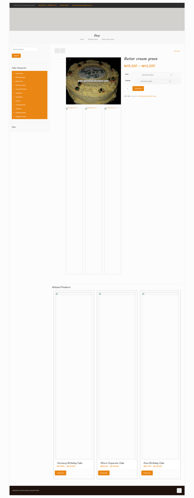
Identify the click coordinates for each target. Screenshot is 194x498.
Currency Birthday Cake (69, 463)
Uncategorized (20, 105)
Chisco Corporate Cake (112, 463)
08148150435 (64, 5)
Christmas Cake (20, 85)
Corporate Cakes (20, 89)
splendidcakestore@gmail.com (82, 5)
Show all (177, 51)
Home (82, 39)
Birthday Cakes (93, 39)
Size (126, 74)
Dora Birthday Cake (154, 463)
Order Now (138, 88)
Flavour (128, 80)
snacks (17, 101)
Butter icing (152, 96)
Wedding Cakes (20, 112)
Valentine (18, 109)
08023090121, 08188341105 (47, 5)
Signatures (18, 97)
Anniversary (19, 73)
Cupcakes (18, 93)
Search (16, 56)
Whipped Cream (20, 116)
